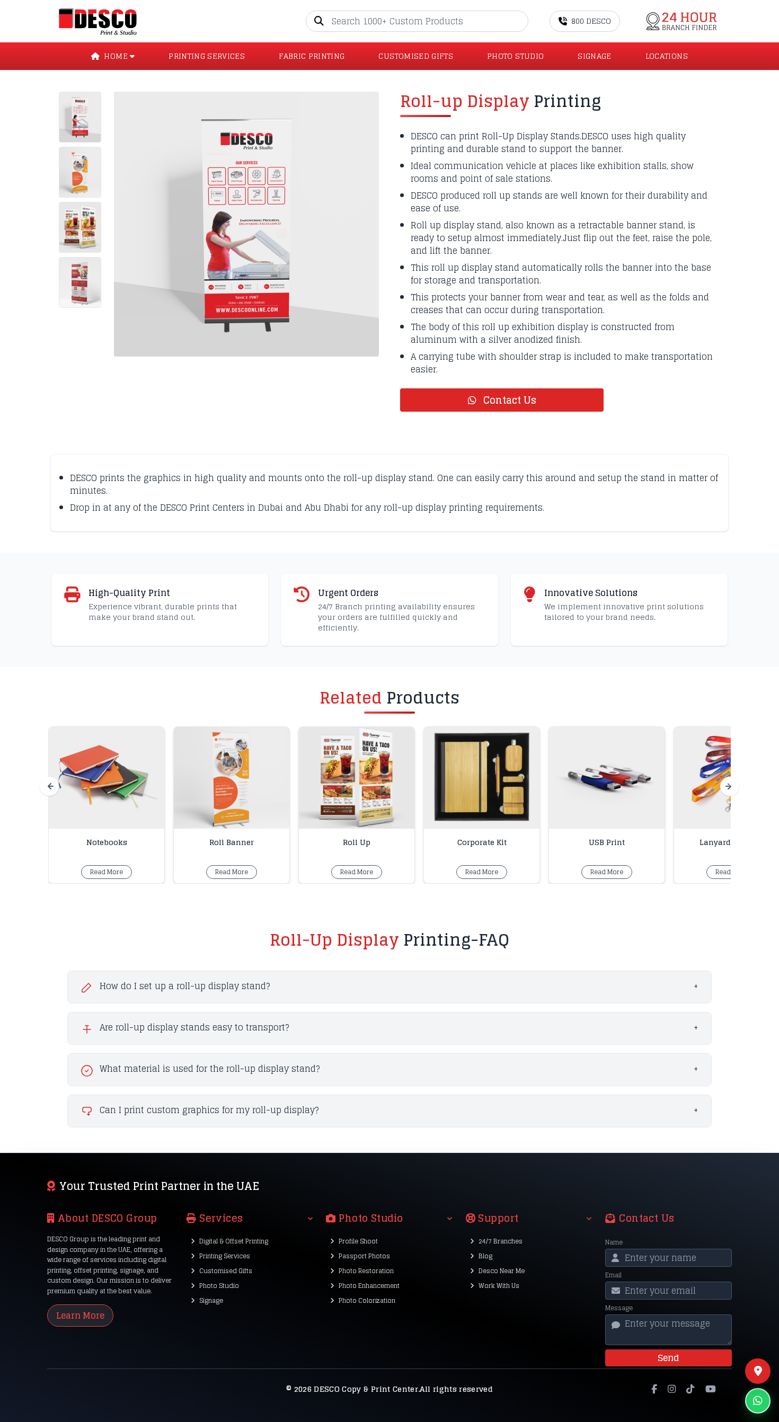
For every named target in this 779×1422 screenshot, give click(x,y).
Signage (211, 1300)
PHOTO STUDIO (515, 56)
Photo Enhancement (369, 1285)
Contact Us (508, 400)
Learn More (80, 1315)
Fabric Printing (311, 56)
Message (619, 1308)
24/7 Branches (501, 1241)
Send (668, 1357)
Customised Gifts (225, 1270)
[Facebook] (654, 1389)
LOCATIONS (666, 56)
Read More (106, 871)
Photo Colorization (367, 1300)
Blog (485, 1255)
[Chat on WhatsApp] (758, 1401)
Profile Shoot (358, 1241)
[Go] (520, 21)
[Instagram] (672, 1389)
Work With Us (499, 1285)
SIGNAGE (594, 56)
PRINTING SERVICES (207, 56)
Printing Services (224, 1255)
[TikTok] (690, 1389)
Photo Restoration (366, 1270)
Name (614, 1242)
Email (613, 1275)
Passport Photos (364, 1255)
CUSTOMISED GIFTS (415, 56)
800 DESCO (591, 21)
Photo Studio (219, 1285)
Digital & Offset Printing (233, 1241)
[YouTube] (710, 1389)
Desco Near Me (502, 1270)
